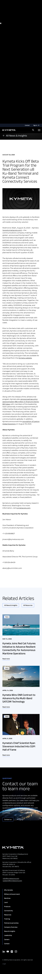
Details (3, 122)
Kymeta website (25, 358)
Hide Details (11, 122)
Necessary (9, 23)
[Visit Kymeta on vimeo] (12, 951)
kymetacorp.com (23, 508)
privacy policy (12, 17)
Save (18, 122)
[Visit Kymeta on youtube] (8, 951)
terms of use (27, 17)
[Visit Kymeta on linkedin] (3, 951)
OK (22, 122)
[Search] (33, 130)
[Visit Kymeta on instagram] (16, 951)
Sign (35, 125)
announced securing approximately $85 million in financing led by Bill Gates (20, 401)
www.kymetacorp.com (12, 230)
